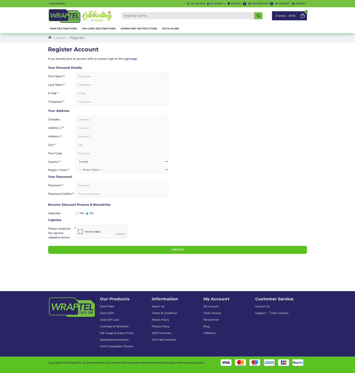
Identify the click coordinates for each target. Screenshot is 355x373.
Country (53, 162)
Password (54, 185)
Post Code (55, 153)
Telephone (55, 102)
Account (61, 38)
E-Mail (52, 93)
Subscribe (54, 213)
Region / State (57, 170)
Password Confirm (60, 194)
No (92, 213)
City (50, 145)
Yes (82, 213)
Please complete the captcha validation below (59, 233)
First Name (55, 76)
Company (54, 119)
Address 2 (55, 136)
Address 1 (55, 128)
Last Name (55, 85)
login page (130, 59)
